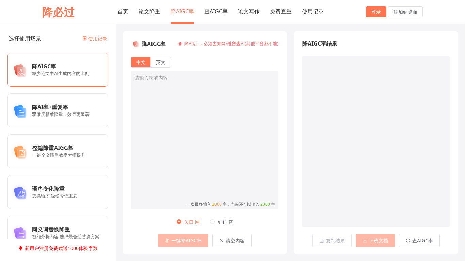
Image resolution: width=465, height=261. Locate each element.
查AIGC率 (216, 11)
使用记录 (313, 11)
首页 (122, 11)
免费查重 (281, 11)
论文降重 (149, 11)
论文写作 (249, 11)
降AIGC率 (182, 11)
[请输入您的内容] (204, 135)
